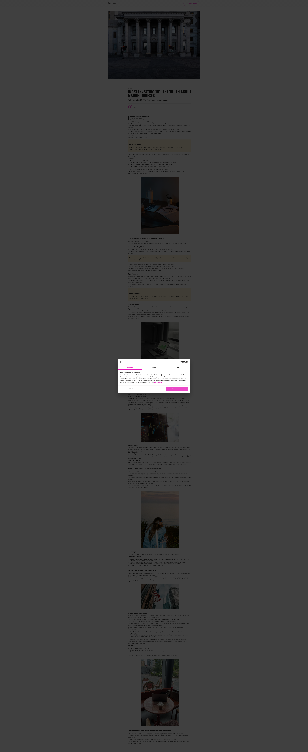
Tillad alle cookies (177, 389)
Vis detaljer (153, 389)
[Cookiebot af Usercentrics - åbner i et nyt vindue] (181, 362)
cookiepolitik (158, 382)
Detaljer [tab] (154, 367)
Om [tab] (178, 367)
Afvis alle (131, 389)
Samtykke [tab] (130, 367)
